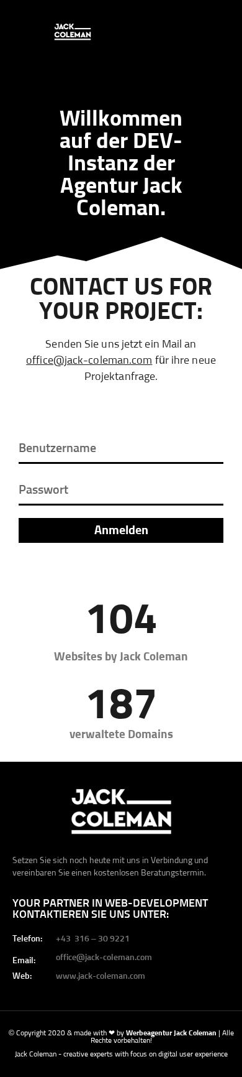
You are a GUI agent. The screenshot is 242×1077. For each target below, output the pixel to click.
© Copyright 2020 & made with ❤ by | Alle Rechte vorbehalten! (121, 1037)
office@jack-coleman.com (89, 360)
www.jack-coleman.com (100, 976)
